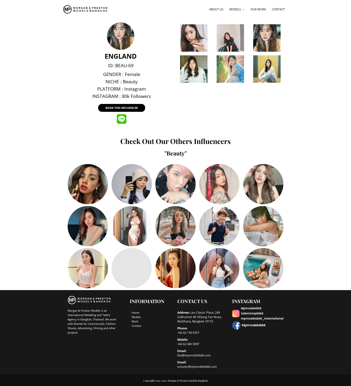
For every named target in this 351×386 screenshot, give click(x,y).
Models (136, 317)
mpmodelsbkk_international (262, 318)
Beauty (130, 81)
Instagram (135, 89)
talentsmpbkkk (252, 313)
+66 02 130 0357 (188, 333)
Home (135, 312)
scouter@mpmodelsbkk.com (197, 367)
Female (132, 74)
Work (135, 321)
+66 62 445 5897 (188, 344)
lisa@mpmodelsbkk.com (194, 355)
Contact (136, 326)
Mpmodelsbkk (251, 308)
